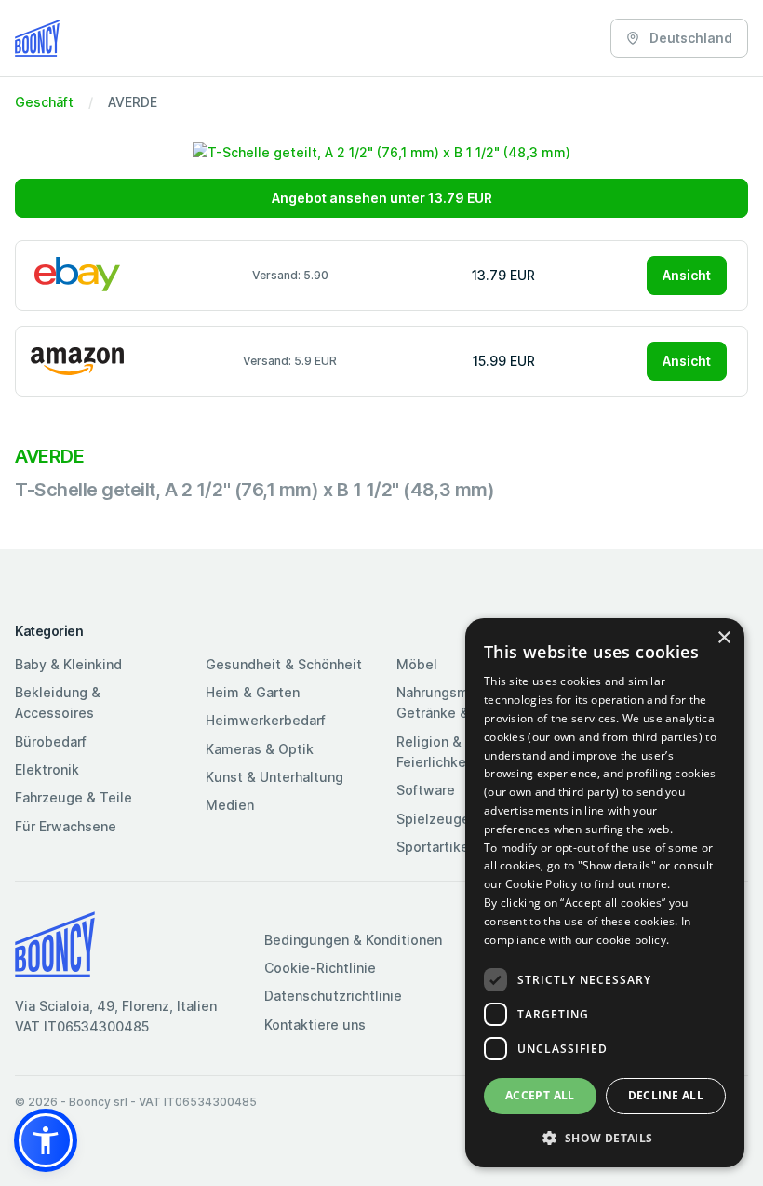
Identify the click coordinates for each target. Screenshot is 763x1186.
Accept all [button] (540, 1095)
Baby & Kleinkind (68, 664)
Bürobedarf (51, 741)
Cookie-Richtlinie (320, 968)
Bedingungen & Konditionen (353, 940)
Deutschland (689, 38)
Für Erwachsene (65, 826)
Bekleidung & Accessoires (57, 702)
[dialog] (604, 892)
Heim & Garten (253, 692)
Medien (230, 805)
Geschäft (44, 102)
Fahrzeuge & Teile (73, 797)
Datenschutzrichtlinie (333, 996)
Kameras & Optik (260, 749)
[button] (46, 1140)
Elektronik (47, 769)
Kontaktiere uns (315, 1024)
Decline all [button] (665, 1095)
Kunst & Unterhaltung (274, 777)
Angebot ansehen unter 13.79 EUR (382, 198)
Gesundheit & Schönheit (284, 664)
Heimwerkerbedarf (266, 720)
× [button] (723, 638)
